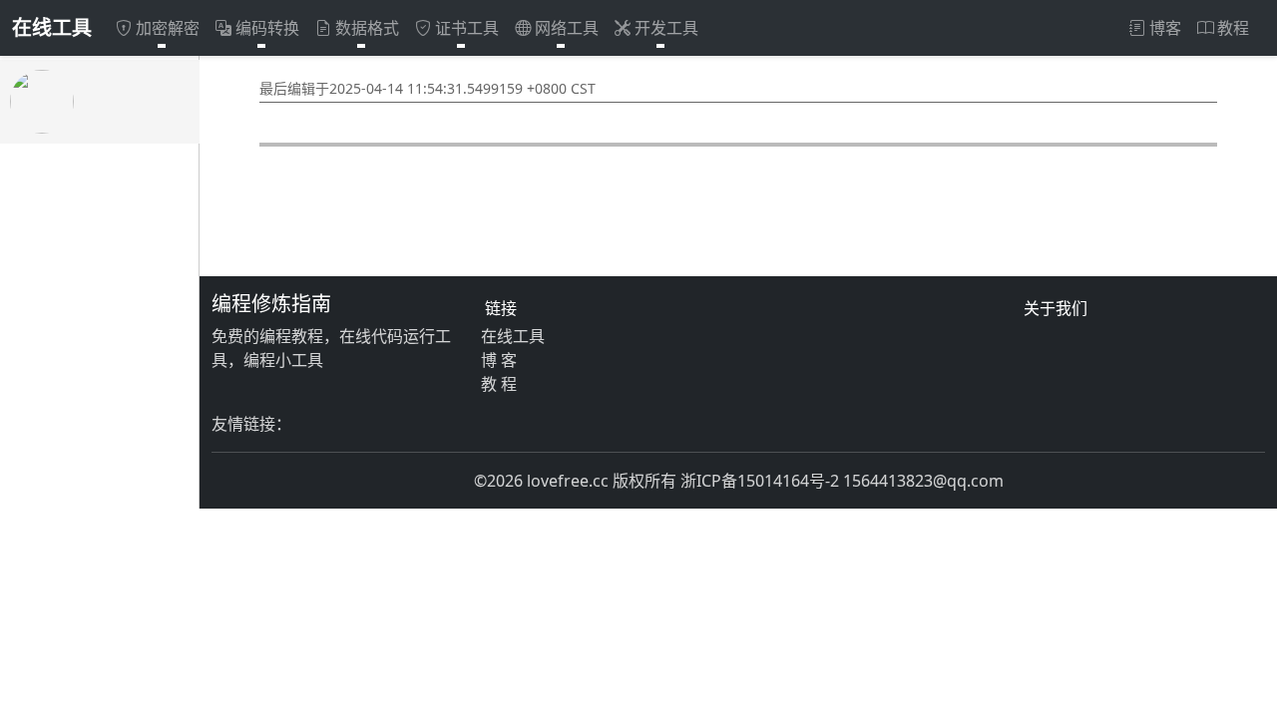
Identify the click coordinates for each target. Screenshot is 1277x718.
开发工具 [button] (666, 28)
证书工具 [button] (467, 28)
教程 (1233, 28)
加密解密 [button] (168, 28)
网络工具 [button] (567, 28)
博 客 (499, 360)
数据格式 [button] (367, 28)
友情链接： (251, 424)
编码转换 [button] (267, 28)
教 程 (499, 384)
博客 (1165, 28)
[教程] (100, 102)
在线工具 (52, 27)
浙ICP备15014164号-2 (759, 481)
